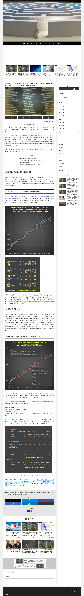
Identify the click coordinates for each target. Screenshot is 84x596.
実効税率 (50, 492)
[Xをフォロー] (28, 511)
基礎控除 (45, 492)
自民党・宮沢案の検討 (24, 162)
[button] (48, 117)
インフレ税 (23, 492)
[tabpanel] (11, 71)
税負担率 (12, 494)
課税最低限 (24, 494)
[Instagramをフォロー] (31, 511)
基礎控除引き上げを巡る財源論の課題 (27, 158)
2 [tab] (42, 78)
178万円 (17, 492)
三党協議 (28, 492)
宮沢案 (32, 316)
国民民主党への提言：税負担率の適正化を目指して (30, 164)
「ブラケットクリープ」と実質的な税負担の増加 (30, 160)
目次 (28, 155)
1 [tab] (40, 78)
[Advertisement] (42, 55)
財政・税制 (12, 492)
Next (79, 71)
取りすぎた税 (34, 492)
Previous (4, 71)
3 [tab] (43, 78)
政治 (7, 492)
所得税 (8, 494)
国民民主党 (40, 492)
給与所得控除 (18, 494)
